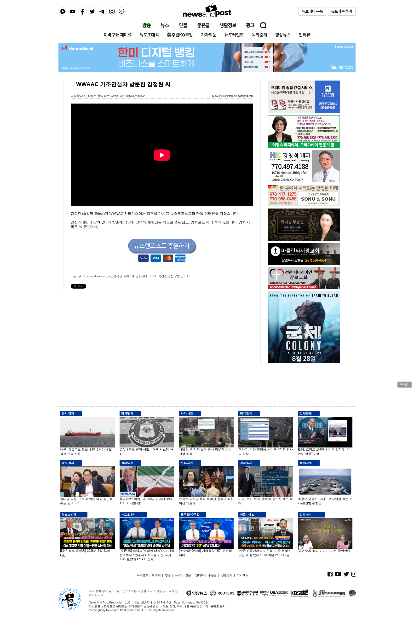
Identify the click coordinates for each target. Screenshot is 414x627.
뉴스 (165, 25)
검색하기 (263, 25)
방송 (147, 25)
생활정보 (227, 25)
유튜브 (72, 11)
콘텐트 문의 (217, 606)
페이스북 (82, 11)
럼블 (62, 11)
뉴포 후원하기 (342, 11)
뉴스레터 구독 (312, 11)
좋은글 (203, 25)
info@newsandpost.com (240, 96)
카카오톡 (121, 11)
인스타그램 (112, 11)
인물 (183, 25)
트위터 (92, 11)
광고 (250, 25)
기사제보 (242, 575)
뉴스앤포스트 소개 (149, 575)
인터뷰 (199, 575)
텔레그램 (102, 11)
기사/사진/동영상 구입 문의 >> (171, 276)
